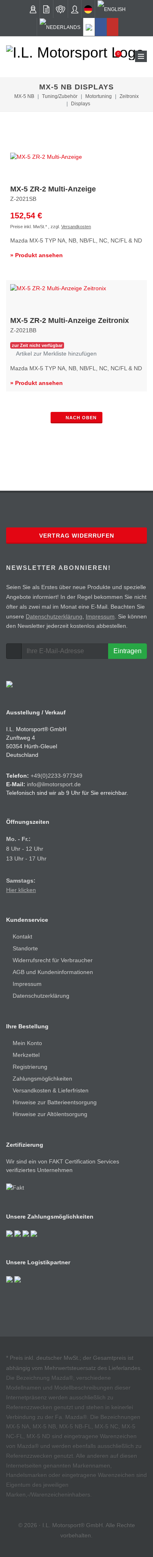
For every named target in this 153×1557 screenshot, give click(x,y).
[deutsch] (88, 9)
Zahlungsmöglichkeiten (42, 1078)
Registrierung (30, 1066)
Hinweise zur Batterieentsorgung (55, 1102)
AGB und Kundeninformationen (53, 972)
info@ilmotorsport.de (54, 784)
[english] (111, 9)
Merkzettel (26, 1055)
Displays (80, 104)
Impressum (100, 616)
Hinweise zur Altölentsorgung (50, 1114)
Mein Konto (27, 1043)
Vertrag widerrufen (76, 535)
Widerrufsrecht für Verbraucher (53, 960)
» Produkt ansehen (36, 255)
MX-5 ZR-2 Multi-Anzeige (53, 189)
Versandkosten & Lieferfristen (51, 1090)
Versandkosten (76, 226)
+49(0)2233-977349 (56, 775)
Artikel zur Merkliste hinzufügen (56, 353)
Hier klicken (21, 890)
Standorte (25, 948)
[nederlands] (60, 27)
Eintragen (127, 650)
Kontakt (22, 936)
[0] (113, 56)
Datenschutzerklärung (54, 616)
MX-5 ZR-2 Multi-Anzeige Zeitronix (69, 320)
